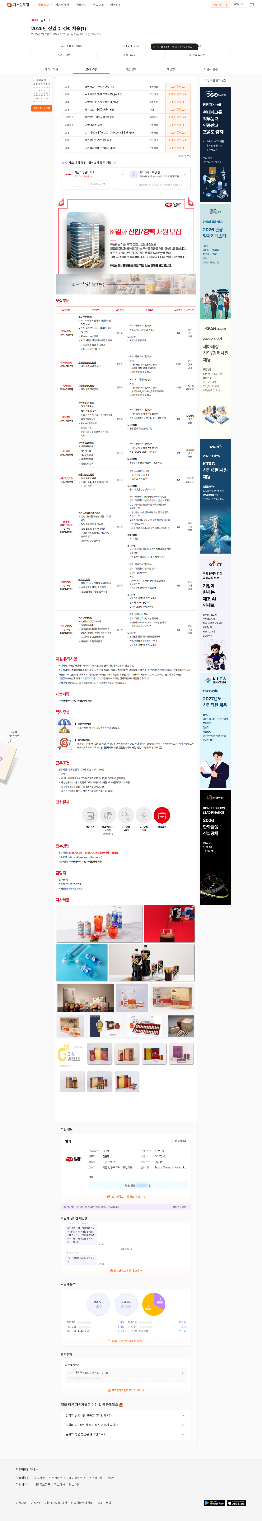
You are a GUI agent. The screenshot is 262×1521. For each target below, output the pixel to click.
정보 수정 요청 (179, 1207)
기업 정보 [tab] (131, 69)
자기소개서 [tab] (51, 69)
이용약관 (36, 1503)
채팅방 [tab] (171, 69)
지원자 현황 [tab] (211, 69)
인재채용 (21, 1503)
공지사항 (39, 1478)
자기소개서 (62, 5)
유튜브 (110, 1478)
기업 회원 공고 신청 (215, 80)
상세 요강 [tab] (91, 69)
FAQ (99, 1503)
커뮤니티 (115, 5)
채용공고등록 (42, 1485)
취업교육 (98, 5)
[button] (95, 178)
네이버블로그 (77, 1478)
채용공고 (43, 5)
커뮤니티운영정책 (82, 1503)
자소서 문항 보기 (178, 86)
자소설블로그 (57, 1478)
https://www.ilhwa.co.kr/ (170, 1167)
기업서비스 (239, 4)
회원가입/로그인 (220, 4)
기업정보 (81, 5)
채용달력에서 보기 (42, 108)
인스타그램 (96, 1478)
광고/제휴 (75, 1485)
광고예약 (59, 1485)
